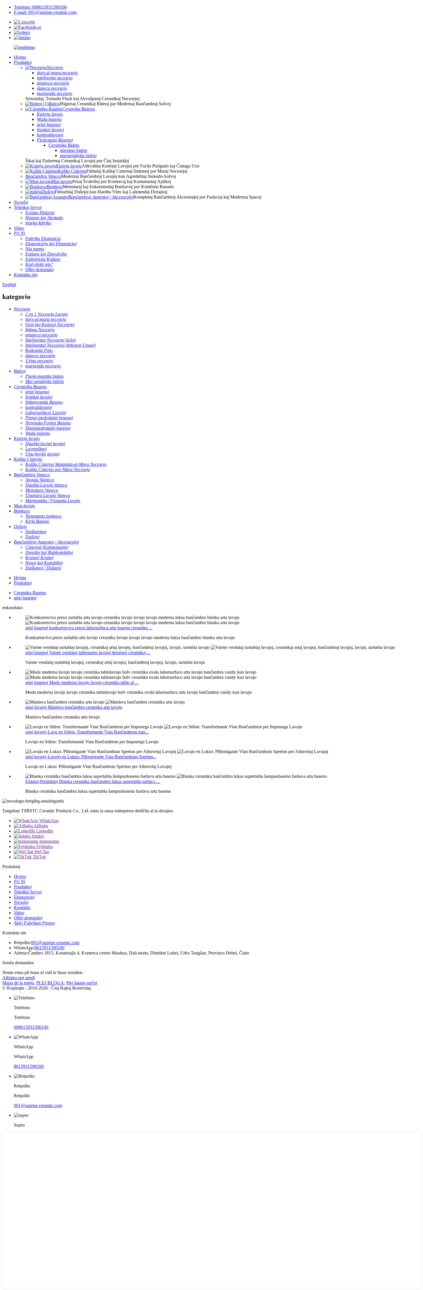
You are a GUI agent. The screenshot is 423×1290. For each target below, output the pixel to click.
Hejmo (20, 577)
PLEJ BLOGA (50, 982)
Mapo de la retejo (18, 982)
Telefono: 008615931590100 (40, 7)
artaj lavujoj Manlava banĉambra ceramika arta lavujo (73, 707)
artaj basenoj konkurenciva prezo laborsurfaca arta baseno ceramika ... (88, 627)
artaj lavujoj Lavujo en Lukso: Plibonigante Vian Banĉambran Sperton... (91, 756)
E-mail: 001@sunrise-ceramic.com (45, 12)
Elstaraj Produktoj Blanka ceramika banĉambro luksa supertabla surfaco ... (92, 781)
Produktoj (23, 582)
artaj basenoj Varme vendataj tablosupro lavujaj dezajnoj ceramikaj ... (87, 652)
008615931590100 (31, 1027)
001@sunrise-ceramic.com (55, 942)
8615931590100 (49, 947)
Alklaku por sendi (18, 977)
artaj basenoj (25, 597)
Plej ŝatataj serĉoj (81, 982)
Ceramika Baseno (30, 592)
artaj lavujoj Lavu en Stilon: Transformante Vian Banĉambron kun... (87, 731)
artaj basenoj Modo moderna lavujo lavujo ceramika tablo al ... (81, 682)
